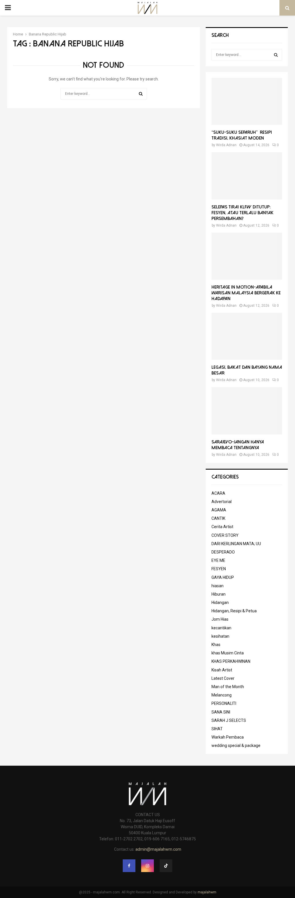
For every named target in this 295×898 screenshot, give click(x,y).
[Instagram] (147, 865)
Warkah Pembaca (227, 737)
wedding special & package (235, 745)
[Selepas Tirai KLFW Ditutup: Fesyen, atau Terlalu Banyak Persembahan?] (246, 175)
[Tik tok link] (166, 865)
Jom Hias (219, 619)
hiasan (217, 585)
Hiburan (218, 594)
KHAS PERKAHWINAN (230, 661)
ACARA (218, 493)
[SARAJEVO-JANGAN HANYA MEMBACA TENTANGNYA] (246, 410)
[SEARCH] (276, 55)
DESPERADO (223, 552)
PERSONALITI (223, 703)
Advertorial (221, 501)
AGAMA (218, 510)
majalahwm (207, 892)
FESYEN (218, 568)
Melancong (221, 695)
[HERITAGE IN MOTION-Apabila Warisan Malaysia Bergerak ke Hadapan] (246, 256)
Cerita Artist (222, 526)
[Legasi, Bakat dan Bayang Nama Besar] (246, 336)
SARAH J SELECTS (228, 720)
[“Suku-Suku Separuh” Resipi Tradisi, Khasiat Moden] (246, 101)
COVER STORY (225, 535)
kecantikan (221, 628)
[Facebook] (129, 865)
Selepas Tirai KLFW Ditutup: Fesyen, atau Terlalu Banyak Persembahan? (242, 213)
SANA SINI (220, 712)
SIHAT (217, 728)
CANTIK (218, 518)
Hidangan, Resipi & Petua (234, 611)
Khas (215, 644)
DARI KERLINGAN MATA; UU (236, 543)
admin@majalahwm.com (158, 849)
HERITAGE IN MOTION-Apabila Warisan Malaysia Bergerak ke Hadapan (246, 293)
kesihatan (220, 636)
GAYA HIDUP (222, 577)
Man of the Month (227, 686)
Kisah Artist (221, 670)
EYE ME (218, 560)
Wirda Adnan (226, 145)
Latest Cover (223, 678)
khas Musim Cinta (227, 653)
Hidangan (220, 602)
